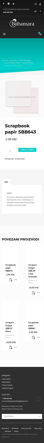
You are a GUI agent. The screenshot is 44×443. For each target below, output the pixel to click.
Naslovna (5, 428)
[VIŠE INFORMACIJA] (15, 280)
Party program (7, 385)
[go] (39, 416)
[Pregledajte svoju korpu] (40, 34)
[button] (10, 280)
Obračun (8, 431)
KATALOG (15, 428)
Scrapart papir (19, 159)
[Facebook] (4, 3)
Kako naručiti (26, 428)
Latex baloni (6, 379)
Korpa (16, 431)
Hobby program (7, 388)
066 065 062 (8, 12)
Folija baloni (6, 382)
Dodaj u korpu (27, 150)
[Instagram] (8, 3)
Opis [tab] (6, 182)
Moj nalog (38, 428)
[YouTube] (13, 3)
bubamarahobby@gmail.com (17, 401)
